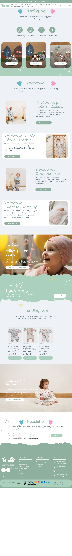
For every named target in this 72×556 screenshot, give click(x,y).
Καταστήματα (40, 464)
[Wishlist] (10, 329)
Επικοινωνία (39, 466)
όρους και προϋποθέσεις (30, 438)
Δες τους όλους (43, 122)
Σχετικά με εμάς (41, 462)
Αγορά (15, 358)
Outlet (21, 473)
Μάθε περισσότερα (15, 399)
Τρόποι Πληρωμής (24, 466)
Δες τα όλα (11, 63)
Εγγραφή (56, 435)
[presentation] (3, 470)
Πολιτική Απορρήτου (25, 462)
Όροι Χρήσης (23, 464)
